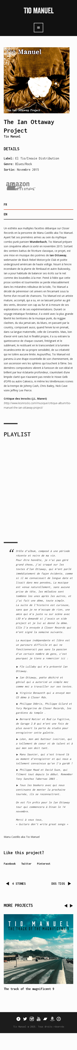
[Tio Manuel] (39, 11)
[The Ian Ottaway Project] (37, 80)
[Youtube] (38, 1019)
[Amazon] (52, 1019)
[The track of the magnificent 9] (38, 949)
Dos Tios (58, 883)
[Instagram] (32, 1019)
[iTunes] (59, 1019)
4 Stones (19, 883)
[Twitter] (25, 1019)
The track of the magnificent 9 (29, 989)
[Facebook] (18, 1019)
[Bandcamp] (45, 1019)
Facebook (10, 863)
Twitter (26, 863)
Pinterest (43, 863)
